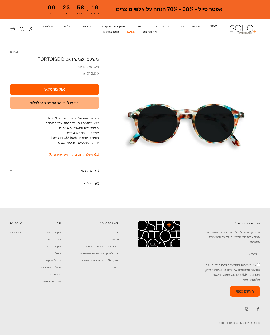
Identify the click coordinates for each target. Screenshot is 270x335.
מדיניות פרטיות (51, 239)
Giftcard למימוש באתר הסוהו (100, 260)
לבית (180, 26)
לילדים (67, 26)
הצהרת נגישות (52, 281)
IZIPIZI (14, 51)
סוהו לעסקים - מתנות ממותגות (99, 253)
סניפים (115, 232)
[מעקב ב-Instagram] (247, 309)
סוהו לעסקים (111, 32)
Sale (131, 32)
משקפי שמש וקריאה (112, 26)
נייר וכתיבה (150, 32)
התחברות (16, 232)
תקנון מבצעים (52, 246)
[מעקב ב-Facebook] (258, 309)
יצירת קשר (54, 274)
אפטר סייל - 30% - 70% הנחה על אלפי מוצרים (169, 9)
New (213, 26)
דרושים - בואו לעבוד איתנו (102, 246)
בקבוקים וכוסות (159, 26)
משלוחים (55, 253)
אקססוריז (85, 26)
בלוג (116, 267)
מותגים (196, 26)
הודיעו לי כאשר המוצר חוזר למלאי (54, 103)
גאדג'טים (48, 26)
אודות (115, 239)
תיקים (137, 26)
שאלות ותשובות (51, 267)
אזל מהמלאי (54, 89)
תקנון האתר (53, 232)
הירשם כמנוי (245, 291)
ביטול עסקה (53, 260)
